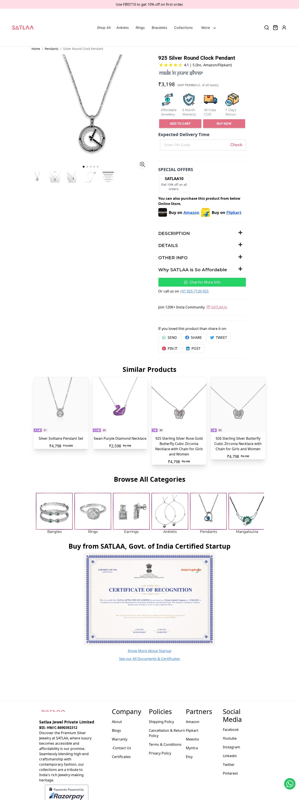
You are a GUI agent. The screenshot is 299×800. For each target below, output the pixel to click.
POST (196, 348)
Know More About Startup (149, 650)
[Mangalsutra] (247, 511)
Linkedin (230, 755)
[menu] (154, 27)
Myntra (192, 748)
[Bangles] (54, 511)
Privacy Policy (160, 753)
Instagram (231, 747)
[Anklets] (170, 511)
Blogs (116, 730)
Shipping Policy (161, 721)
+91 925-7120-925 (194, 291)
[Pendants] (208, 511)
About (117, 721)
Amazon (192, 721)
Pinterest (230, 773)
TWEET (221, 337)
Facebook (231, 729)
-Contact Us (121, 748)
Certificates (121, 756)
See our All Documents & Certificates (149, 658)
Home (36, 49)
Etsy (189, 756)
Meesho (192, 739)
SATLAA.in (219, 307)
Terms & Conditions (165, 744)
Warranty (119, 739)
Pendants (51, 49)
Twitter (229, 764)
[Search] (266, 27)
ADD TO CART (180, 123)
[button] (202, 234)
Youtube (230, 738)
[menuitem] (105, 27)
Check (236, 144)
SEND (172, 337)
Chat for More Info (205, 282)
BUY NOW (224, 123)
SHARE (196, 337)
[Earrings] (131, 511)
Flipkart (192, 730)
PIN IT (173, 348)
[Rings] (93, 511)
